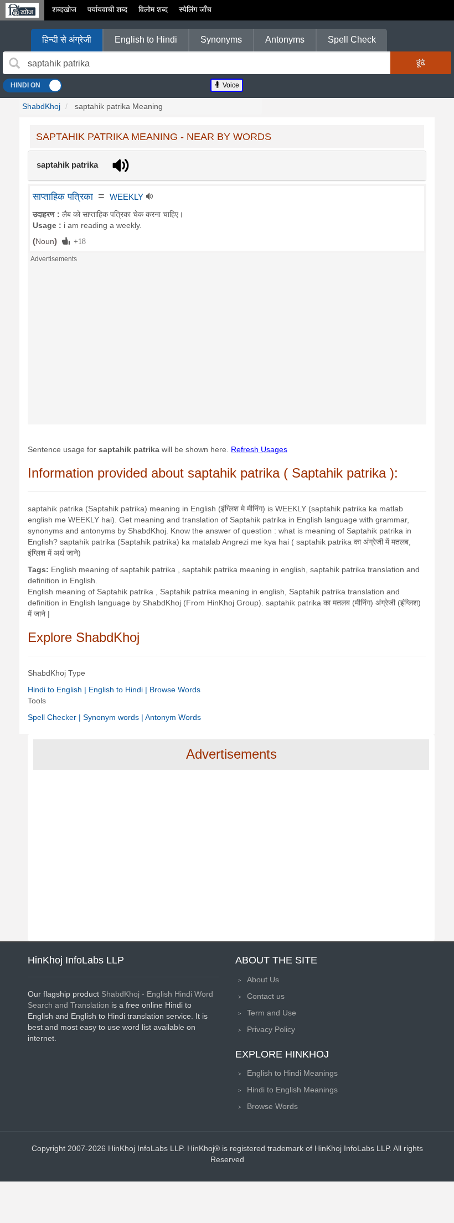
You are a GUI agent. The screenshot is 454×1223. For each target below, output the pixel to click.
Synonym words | (114, 717)
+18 (78, 241)
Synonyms (221, 39)
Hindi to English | (58, 689)
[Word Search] (14, 63)
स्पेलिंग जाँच (195, 9)
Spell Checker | (55, 717)
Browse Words (174, 689)
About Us (263, 979)
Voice (230, 85)
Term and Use (271, 1012)
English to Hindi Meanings (292, 1073)
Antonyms (285, 39)
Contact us (266, 996)
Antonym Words (173, 717)
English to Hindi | (119, 689)
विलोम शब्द (153, 9)
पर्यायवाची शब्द (107, 9)
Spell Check (352, 39)
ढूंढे (420, 62)
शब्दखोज (64, 9)
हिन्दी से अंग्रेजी (66, 39)
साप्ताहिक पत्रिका (63, 196)
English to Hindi (146, 39)
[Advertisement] (227, 347)
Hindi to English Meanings (292, 1089)
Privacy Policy (271, 1029)
